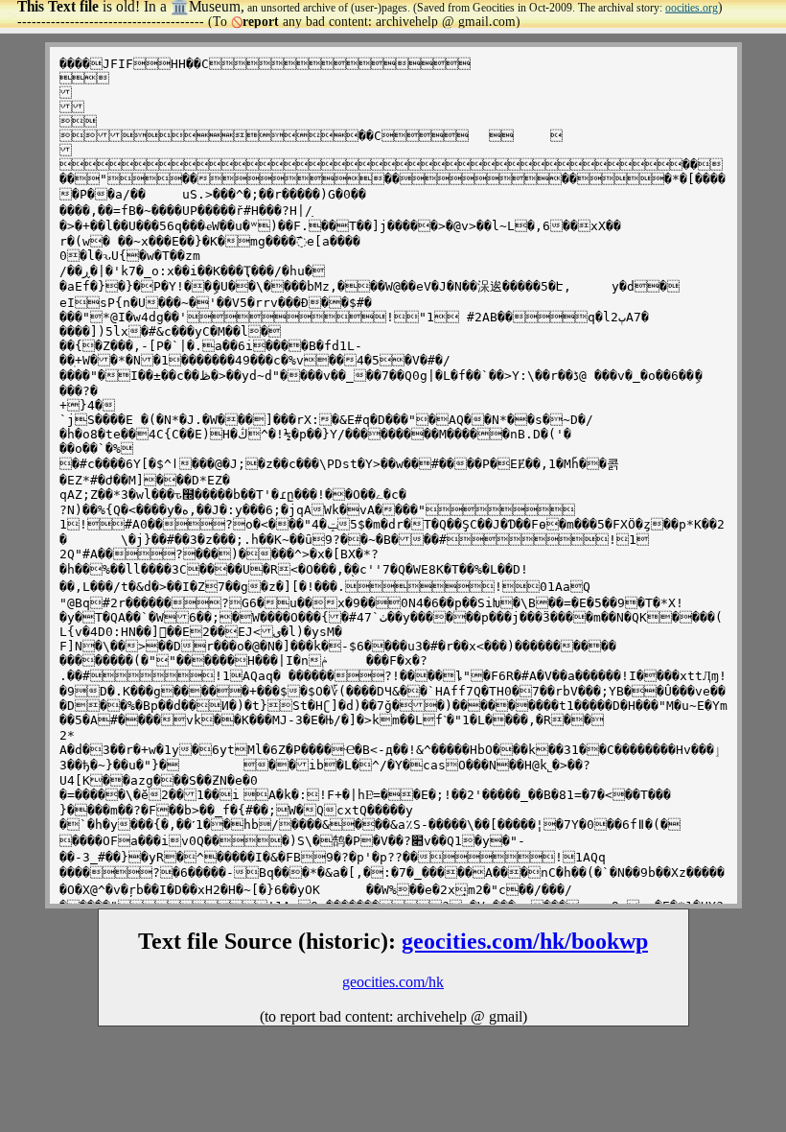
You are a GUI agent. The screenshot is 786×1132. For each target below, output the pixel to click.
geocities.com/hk (393, 982)
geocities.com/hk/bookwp (525, 941)
